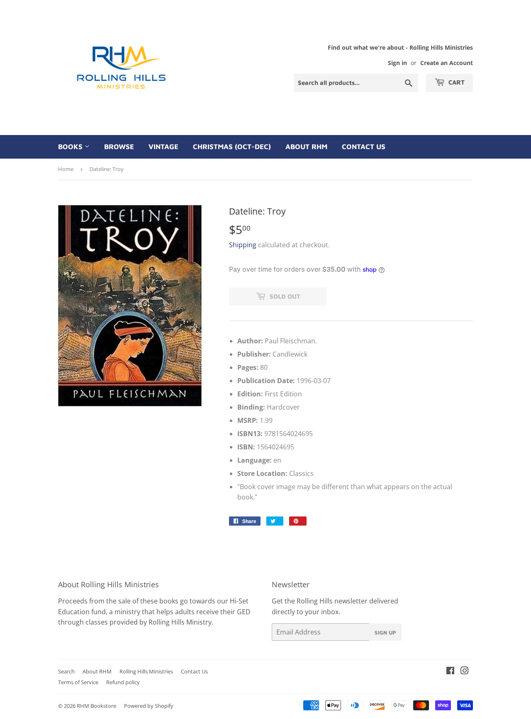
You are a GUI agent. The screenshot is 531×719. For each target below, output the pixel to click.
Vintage (163, 146)
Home (65, 169)
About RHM (306, 146)
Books (71, 146)
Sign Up (385, 632)
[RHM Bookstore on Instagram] (464, 671)
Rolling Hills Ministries (146, 671)
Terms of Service (78, 682)
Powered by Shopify (148, 705)
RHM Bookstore (96, 705)
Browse (119, 146)
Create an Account (446, 63)
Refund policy (123, 682)
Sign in (397, 63)
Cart (456, 82)
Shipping (242, 244)
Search (66, 671)
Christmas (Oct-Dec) (232, 146)
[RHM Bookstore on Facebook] (450, 671)
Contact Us (363, 146)
